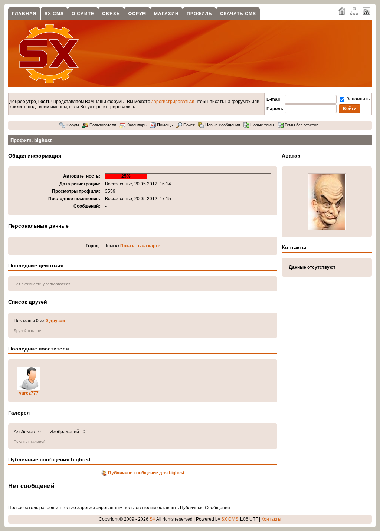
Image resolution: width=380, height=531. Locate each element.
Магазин (166, 13)
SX (152, 519)
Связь (111, 13)
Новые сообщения (222, 125)
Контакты (271, 519)
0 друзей (55, 320)
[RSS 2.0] (366, 10)
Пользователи (102, 125)
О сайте (83, 13)
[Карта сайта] (354, 10)
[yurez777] (28, 389)
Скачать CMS (238, 13)
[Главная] (341, 10)
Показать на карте (140, 245)
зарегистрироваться (172, 101)
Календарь (136, 125)
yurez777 (29, 393)
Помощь (164, 125)
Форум (137, 13)
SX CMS (54, 13)
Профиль (199, 13)
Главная (24, 13)
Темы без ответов (301, 125)
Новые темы (261, 125)
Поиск (188, 125)
